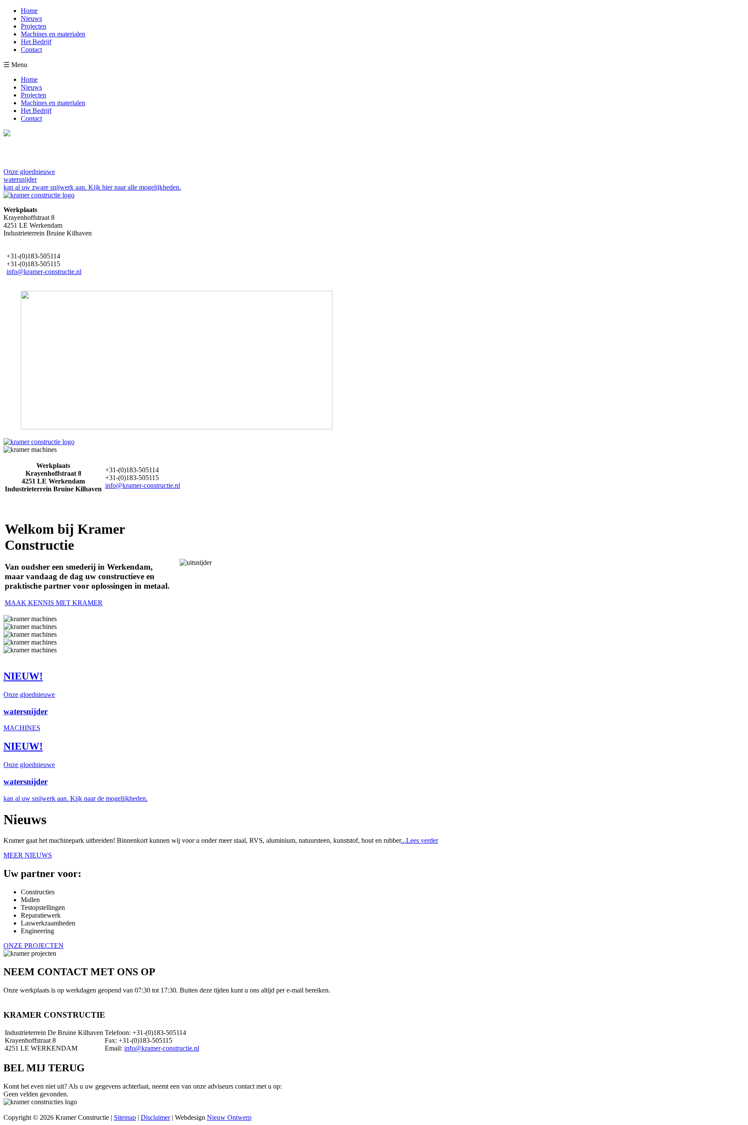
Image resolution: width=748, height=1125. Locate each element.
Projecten (33, 26)
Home (29, 10)
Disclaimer (155, 1117)
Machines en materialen (53, 34)
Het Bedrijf (36, 41)
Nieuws (31, 18)
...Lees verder (419, 840)
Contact (31, 49)
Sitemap (125, 1117)
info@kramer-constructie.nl (43, 271)
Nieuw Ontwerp (229, 1117)
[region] (159, 361)
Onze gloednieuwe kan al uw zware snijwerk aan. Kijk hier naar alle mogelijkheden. (92, 179)
